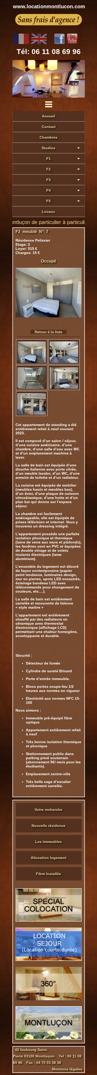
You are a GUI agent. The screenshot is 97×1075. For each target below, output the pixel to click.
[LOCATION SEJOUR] (49, 960)
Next (79, 79)
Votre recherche (48, 810)
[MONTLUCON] (49, 1038)
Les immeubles (48, 842)
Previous (17, 79)
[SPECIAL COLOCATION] (49, 920)
